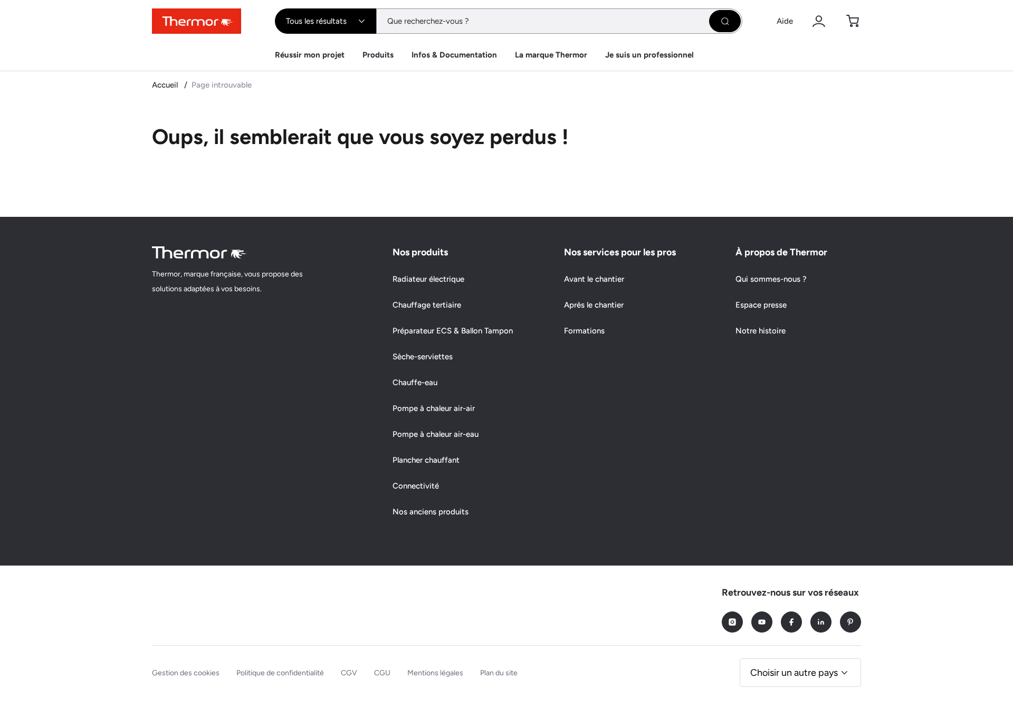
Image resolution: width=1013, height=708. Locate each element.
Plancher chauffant (426, 460)
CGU (382, 672)
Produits (378, 55)
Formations (584, 331)
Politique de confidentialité (280, 672)
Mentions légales (435, 672)
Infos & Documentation (454, 55)
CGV (349, 672)
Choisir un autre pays (794, 672)
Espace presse (761, 305)
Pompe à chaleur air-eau (436, 434)
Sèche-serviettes (423, 356)
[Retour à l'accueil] (199, 252)
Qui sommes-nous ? (771, 279)
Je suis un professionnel (649, 55)
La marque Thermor (551, 55)
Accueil (166, 85)
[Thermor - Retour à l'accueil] (196, 21)
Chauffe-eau (415, 382)
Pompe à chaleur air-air (434, 408)
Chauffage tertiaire (427, 305)
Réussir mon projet (310, 55)
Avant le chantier (594, 279)
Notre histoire (760, 331)
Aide (785, 21)
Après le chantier (594, 305)
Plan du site (499, 672)
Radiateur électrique (428, 279)
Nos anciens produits (431, 511)
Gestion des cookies (185, 672)
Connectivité (416, 486)
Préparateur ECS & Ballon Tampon (453, 331)
